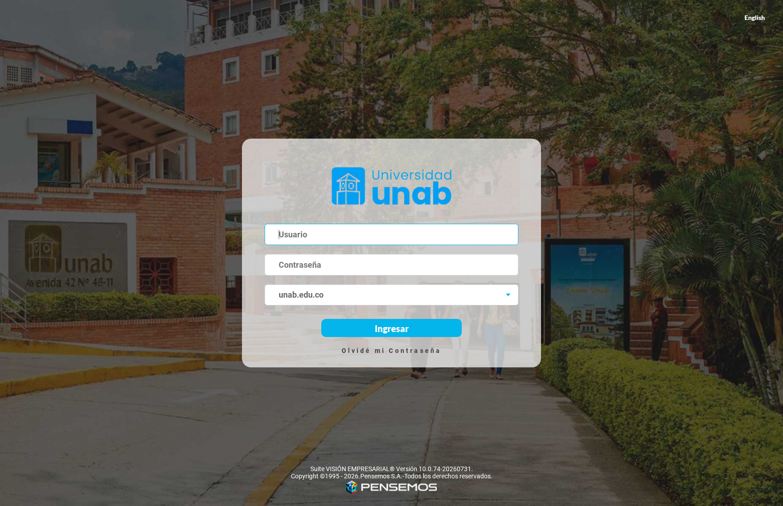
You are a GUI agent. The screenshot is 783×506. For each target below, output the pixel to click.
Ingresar (392, 328)
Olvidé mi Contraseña (392, 350)
